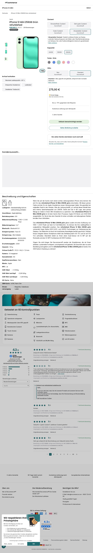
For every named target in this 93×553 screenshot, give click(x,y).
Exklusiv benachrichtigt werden (70, 122)
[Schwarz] (49, 62)
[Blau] (54, 62)
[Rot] (63, 62)
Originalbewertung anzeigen (41, 360)
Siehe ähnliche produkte (69, 128)
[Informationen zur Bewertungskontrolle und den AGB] (24, 359)
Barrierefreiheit (74, 540)
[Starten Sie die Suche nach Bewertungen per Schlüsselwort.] (28, 386)
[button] (46, 545)
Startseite (5, 13)
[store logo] (11, 2)
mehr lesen (61, 373)
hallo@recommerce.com (74, 494)
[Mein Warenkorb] (91, 2)
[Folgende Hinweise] (76, 454)
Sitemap (84, 540)
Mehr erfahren (52, 43)
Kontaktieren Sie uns (69, 492)
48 (73, 454)
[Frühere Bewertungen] (47, 454)
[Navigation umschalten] (2, 2)
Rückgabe (66, 501)
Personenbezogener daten (59, 540)
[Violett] (68, 62)
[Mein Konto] (87, 2)
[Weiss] (73, 62)
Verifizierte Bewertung (85, 349)
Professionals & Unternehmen (71, 504)
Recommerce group (8, 497)
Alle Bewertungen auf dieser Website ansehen (15, 363)
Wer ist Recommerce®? (9, 492)
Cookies (45, 540)
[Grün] (58, 62)
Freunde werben (7, 494)
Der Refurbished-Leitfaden (40, 496)
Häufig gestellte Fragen (70, 499)
